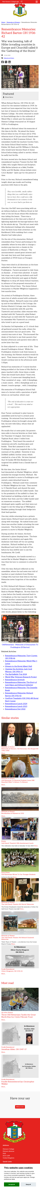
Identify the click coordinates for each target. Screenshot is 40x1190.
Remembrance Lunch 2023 (16, 706)
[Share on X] (6, 62)
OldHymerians (8, 645)
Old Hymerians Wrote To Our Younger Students (18, 874)
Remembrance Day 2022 (15, 709)
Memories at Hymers (13, 22)
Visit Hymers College (9, 2)
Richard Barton (9, 97)
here (13, 1179)
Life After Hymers (7, 1012)
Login (17, 2)
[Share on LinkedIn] (9, 62)
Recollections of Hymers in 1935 (12, 813)
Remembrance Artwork (15, 680)
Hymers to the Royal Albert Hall (18, 666)
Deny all (28, 1184)
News (3, 22)
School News (5, 872)
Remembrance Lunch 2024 (16, 704)
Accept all (12, 1184)
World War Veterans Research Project (21, 677)
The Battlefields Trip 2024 (16, 674)
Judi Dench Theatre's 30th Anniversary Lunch (17, 843)
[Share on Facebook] (2, 62)
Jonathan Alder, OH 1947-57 (14, 1049)
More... (3, 753)
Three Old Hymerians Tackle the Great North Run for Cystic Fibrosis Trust (18, 1016)
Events (3, 841)
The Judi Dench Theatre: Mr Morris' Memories (17, 904)
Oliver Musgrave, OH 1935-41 (12, 971)
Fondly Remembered (7, 969)
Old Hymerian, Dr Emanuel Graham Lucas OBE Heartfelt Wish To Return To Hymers (17, 781)
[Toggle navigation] (37, 1)
